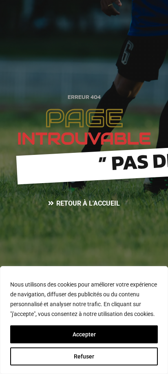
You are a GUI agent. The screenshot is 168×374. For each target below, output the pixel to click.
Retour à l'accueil (88, 203)
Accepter (84, 334)
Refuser (84, 356)
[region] (84, 320)
